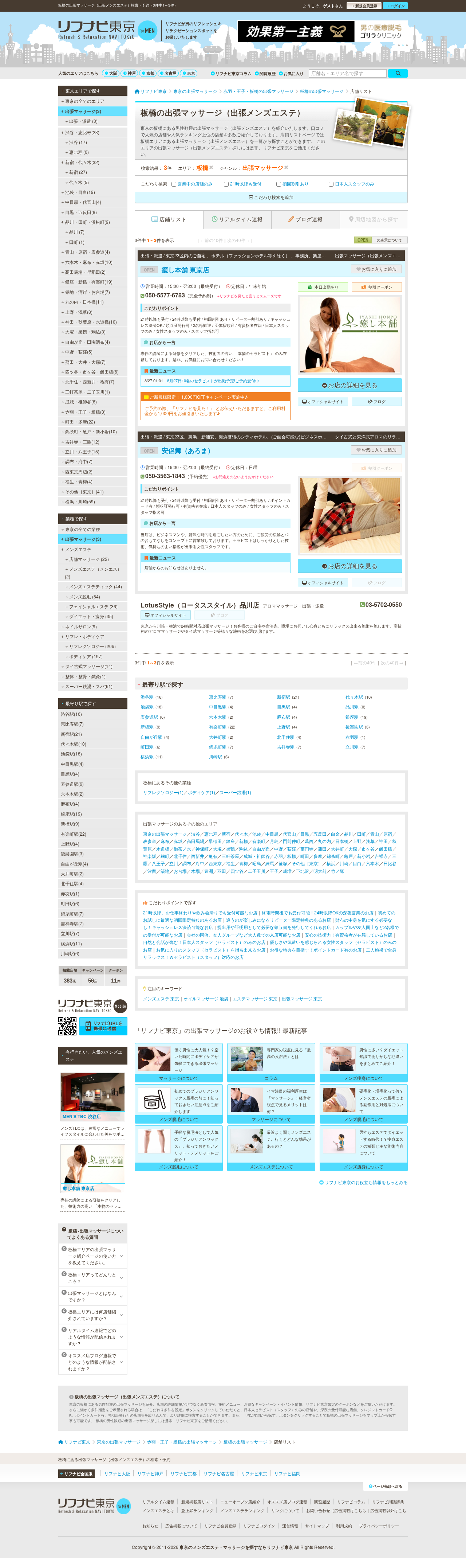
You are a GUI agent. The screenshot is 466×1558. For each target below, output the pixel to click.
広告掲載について (181, 1525)
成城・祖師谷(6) (81, 401)
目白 (357, 863)
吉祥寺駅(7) (72, 923)
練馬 (269, 863)
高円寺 (306, 849)
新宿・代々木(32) (82, 162)
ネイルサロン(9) (81, 626)
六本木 (372, 863)
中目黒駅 (217, 706)
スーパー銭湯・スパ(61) (88, 686)
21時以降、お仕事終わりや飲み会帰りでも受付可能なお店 (200, 912)
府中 (200, 863)
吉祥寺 (381, 856)
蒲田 (322, 849)
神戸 (132, 73)
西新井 (197, 856)
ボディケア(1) (201, 792)
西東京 (215, 863)
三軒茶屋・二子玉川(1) (87, 391)
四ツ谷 (237, 871)
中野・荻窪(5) (78, 351)
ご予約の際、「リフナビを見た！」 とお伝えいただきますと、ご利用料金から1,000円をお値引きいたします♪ (215, 411)
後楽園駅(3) (72, 853)
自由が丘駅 (151, 737)
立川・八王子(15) (82, 451)
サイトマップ (317, 1525)
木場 (195, 871)
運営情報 (290, 1525)
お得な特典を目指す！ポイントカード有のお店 (316, 949)
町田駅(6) (70, 903)
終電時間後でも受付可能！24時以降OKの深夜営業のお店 (318, 912)
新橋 (243, 841)
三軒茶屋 (230, 856)
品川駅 (352, 706)
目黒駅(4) (70, 773)
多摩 (317, 856)
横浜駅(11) (71, 943)
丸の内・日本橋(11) (84, 301)
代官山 (289, 834)
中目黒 (272, 834)
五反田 (320, 834)
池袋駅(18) (71, 753)
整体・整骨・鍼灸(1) (85, 676)
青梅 (243, 863)
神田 (383, 841)
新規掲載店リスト (197, 1501)
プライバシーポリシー (379, 1525)
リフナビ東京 (254, 1473)
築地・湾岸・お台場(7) (87, 292)
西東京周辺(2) (78, 471)
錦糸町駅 (217, 746)
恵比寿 (210, 834)
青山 (374, 834)
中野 (278, 849)
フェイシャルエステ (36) (93, 606)
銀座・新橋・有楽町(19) (88, 281)
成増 (287, 871)
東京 (191, 73)
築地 (165, 871)
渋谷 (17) (78, 142)
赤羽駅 (352, 737)
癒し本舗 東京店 (176, 269)
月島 (274, 841)
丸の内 (324, 841)
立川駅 (352, 746)
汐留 (151, 871)
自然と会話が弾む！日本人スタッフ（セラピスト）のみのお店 (204, 942)
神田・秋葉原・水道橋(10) (91, 322)
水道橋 (162, 849)
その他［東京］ (307, 863)
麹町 (165, 856)
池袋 (256, 834)
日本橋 (341, 841)
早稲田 (215, 841)
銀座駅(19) (71, 814)
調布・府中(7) (78, 461)
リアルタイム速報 (158, 1501)
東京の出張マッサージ (165, 834)
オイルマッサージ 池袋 (205, 998)
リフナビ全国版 (78, 1473)
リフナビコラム (351, 1501)
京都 (150, 73)
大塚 (217, 849)
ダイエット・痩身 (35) (91, 616)
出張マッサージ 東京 (302, 998)
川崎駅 (215, 756)
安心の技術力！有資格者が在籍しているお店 (348, 935)
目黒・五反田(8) (81, 212)
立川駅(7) (70, 933)
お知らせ (150, 1525)
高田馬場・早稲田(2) (85, 272)
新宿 (226, 834)
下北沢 (302, 871)
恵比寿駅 (217, 697)
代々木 (241, 834)
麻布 (165, 841)
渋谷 (195, 834)
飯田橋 (385, 849)
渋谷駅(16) (71, 714)
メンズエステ (78, 549)
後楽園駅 (354, 726)
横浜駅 (147, 756)
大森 (352, 849)
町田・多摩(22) (80, 421)
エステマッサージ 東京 (255, 998)
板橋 (291, 856)
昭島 (256, 863)
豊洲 (208, 871)
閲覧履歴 (268, 73)
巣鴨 (230, 849)
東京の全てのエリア (84, 101)
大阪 (113, 73)
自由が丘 (261, 849)
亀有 (213, 856)
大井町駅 (217, 737)
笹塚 (283, 863)
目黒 (304, 834)
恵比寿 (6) (79, 152)
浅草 (370, 841)
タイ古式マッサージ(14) (88, 666)
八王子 (158, 863)
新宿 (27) (78, 172)
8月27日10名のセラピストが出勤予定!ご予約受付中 (213, 380)
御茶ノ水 (182, 849)
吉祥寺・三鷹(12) (82, 441)
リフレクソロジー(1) (163, 792)
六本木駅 (217, 717)
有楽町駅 (217, 726)
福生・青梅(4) (78, 481)
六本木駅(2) (72, 793)
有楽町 (258, 841)
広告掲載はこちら (350, 1510)
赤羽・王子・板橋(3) (85, 412)
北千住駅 (286, 737)
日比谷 (389, 863)
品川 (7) (76, 232)
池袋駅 (147, 706)
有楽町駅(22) (73, 834)
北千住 (180, 856)
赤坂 (178, 841)
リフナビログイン (259, 1525)
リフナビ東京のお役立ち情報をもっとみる (366, 1182)
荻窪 (291, 849)
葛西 (309, 841)
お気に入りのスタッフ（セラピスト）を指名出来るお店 (210, 949)
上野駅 (283, 726)
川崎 (344, 863)
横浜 (331, 863)
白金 (335, 834)
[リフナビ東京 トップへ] (108, 31)
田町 (361, 834)
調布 (186, 863)
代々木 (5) (79, 182)
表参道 (149, 841)
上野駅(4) (70, 843)
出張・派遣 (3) (83, 121)
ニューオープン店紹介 (240, 1501)
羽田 (221, 871)
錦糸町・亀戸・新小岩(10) (91, 431)
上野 (357, 841)
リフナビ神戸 (150, 1473)
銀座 (230, 841)
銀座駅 (352, 717)
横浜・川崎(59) (80, 501)
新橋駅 (147, 726)
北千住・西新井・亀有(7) (89, 381)
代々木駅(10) (73, 744)
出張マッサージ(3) (83, 111)
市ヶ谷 (368, 849)
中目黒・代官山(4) (83, 202)
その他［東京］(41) (84, 491)
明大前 (320, 871)
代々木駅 (354, 697)
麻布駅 (283, 717)
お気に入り (294, 73)
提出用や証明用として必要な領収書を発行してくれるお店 (274, 927)
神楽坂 (149, 856)
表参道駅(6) (72, 784)
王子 (274, 871)
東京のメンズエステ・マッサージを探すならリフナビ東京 (236, 1547)
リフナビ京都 (183, 1473)
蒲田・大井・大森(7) (85, 362)
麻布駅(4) (70, 803)
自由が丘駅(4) (74, 863)
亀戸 (348, 856)
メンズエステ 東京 (161, 998)
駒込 (243, 849)
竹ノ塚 (337, 871)
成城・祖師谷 (257, 856)
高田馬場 (195, 841)
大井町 (337, 849)
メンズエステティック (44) (95, 586)
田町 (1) (76, 242)
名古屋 (171, 73)
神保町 (202, 849)
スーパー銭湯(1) (235, 792)
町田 (304, 856)
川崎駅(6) (70, 953)
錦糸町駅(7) (72, 913)
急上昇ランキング (197, 1510)
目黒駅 (283, 706)
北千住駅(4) (72, 883)
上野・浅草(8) (78, 312)
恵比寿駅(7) (72, 724)
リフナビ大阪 (117, 1473)
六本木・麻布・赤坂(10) (88, 262)
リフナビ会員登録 (220, 1525)
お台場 (180, 871)
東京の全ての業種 (82, 529)
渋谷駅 (147, 697)
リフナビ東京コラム (234, 73)
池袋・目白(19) (80, 192)
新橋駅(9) (70, 823)
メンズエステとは (158, 1510)
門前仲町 (291, 841)
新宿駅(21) (71, 734)
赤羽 (278, 856)
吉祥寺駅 (286, 746)
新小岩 (363, 856)
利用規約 (344, 1525)
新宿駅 (283, 697)
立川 (173, 863)
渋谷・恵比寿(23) (82, 132)
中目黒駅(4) (72, 764)
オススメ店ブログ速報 (287, 1501)
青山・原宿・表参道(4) (87, 252)
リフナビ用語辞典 (388, 1501)
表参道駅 (149, 717)
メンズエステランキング (242, 1510)
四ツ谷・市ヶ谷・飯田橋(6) (92, 371)
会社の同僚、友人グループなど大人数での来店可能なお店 (243, 935)
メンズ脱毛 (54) (84, 596)
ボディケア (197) (86, 656)
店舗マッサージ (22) (89, 559)
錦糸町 (333, 856)
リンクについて (285, 1510)
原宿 (387, 834)
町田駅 (147, 746)
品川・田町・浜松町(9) (87, 222)
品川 (348, 834)
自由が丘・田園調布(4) (87, 342)
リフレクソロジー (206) (92, 646)
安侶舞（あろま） (179, 450)
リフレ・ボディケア (84, 636)
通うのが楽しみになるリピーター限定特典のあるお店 (278, 920)
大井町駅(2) (72, 873)
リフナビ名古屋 (219, 1473)
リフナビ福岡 (287, 1473)
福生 (230, 863)
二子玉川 (256, 871)
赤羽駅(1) (70, 893)
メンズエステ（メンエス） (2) (93, 572)
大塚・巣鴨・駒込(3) (85, 331)
